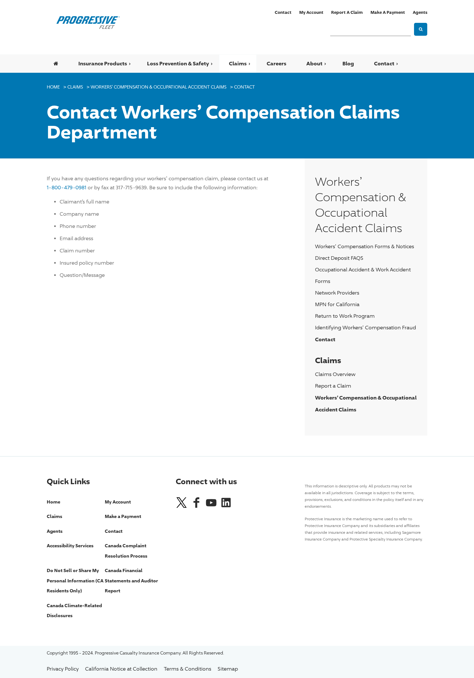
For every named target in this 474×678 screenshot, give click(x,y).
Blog (348, 63)
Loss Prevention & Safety (178, 63)
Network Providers (337, 293)
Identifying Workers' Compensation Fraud (365, 328)
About (314, 63)
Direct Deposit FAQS (339, 258)
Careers (276, 63)
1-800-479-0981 (66, 187)
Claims (238, 63)
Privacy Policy (63, 669)
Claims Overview (335, 374)
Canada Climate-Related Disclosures (74, 610)
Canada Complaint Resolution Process (126, 551)
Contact (283, 12)
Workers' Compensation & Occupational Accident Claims (158, 86)
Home (53, 86)
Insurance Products (102, 63)
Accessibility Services (70, 545)
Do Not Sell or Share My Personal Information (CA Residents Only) (75, 580)
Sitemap (228, 669)
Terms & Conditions (187, 669)
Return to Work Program (345, 316)
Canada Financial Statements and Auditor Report (131, 580)
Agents (420, 12)
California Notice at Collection (121, 669)
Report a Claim (347, 12)
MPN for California (337, 304)
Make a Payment (387, 12)
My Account (311, 12)
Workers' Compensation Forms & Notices (364, 246)
